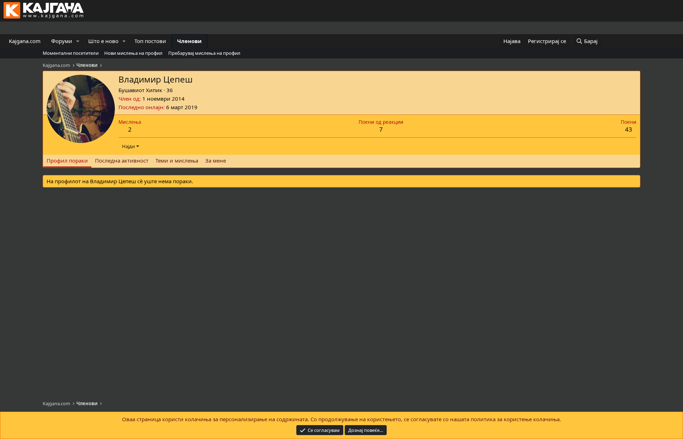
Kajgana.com (25, 40)
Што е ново (103, 40)
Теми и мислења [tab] (176, 160)
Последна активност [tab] (121, 160)
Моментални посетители (71, 53)
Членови (189, 40)
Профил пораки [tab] (67, 160)
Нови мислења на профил (133, 53)
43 (628, 129)
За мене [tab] (215, 160)
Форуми (61, 40)
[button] (78, 41)
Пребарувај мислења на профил (204, 53)
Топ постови (150, 40)
